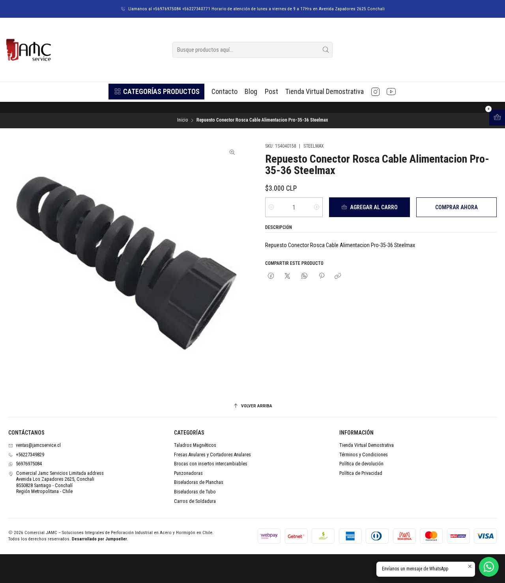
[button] (156, 91)
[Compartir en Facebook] (271, 276)
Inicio (182, 120)
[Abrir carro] (497, 118)
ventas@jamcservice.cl (38, 445)
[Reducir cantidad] (271, 207)
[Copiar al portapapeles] (338, 276)
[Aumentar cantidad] (316, 207)
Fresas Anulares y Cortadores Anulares (212, 454)
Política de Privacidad (360, 473)
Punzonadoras (188, 473)
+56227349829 (30, 454)
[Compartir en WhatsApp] (304, 276)
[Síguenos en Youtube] (391, 91)
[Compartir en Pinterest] (321, 276)
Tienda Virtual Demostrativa (366, 445)
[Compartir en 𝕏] (288, 276)
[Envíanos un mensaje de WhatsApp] (489, 567)
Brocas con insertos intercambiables (210, 464)
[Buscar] (326, 50)
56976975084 (29, 464)
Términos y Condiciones (363, 454)
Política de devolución (361, 464)
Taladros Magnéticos (195, 445)
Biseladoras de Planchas (198, 482)
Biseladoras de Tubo (195, 492)
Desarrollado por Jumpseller (99, 539)
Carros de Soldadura (195, 501)
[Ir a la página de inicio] (28, 49)
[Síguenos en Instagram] (375, 91)
